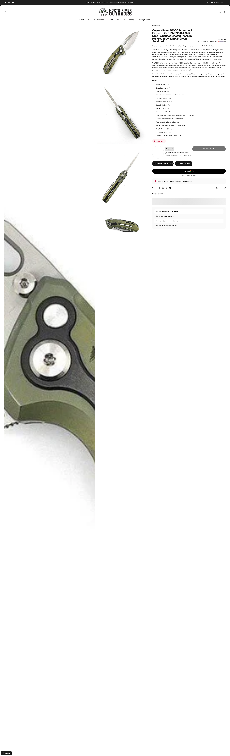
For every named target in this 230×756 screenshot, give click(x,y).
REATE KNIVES (157, 26)
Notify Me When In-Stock (164, 163)
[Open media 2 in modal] (122, 52)
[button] (212, 42)
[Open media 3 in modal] (122, 112)
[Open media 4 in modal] (122, 177)
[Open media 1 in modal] (49, 390)
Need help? (222, 188)
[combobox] (216, 2)
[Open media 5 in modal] (122, 225)
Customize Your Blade (179, 152)
